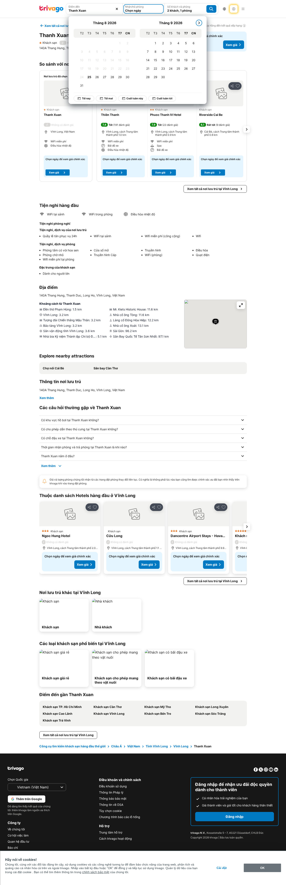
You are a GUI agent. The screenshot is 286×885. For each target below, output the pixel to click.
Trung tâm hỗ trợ (110, 832)
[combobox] (94, 8)
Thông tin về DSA (111, 804)
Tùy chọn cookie (110, 811)
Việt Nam (133, 746)
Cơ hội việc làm (18, 835)
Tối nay (86, 98)
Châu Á (116, 746)
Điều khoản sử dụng (113, 786)
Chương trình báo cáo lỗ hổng (119, 817)
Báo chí (13, 847)
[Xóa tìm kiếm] (117, 9)
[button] (94, 9)
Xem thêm (46, 398)
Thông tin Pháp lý (111, 792)
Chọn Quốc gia (18, 779)
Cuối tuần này (134, 98)
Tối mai (108, 98)
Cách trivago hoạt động (115, 838)
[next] (199, 22)
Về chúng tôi (16, 829)
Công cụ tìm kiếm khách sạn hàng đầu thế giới (72, 746)
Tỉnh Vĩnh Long (157, 746)
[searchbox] (94, 10)
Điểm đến (74, 6)
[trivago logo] (51, 9)
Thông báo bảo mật (112, 798)
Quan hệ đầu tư (18, 841)
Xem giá (231, 45)
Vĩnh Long (180, 746)
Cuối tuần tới (164, 98)
